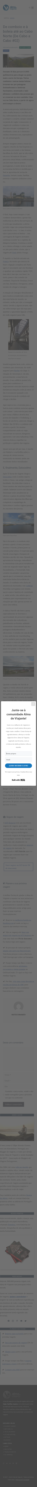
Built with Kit (18, 780)
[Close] (33, 704)
